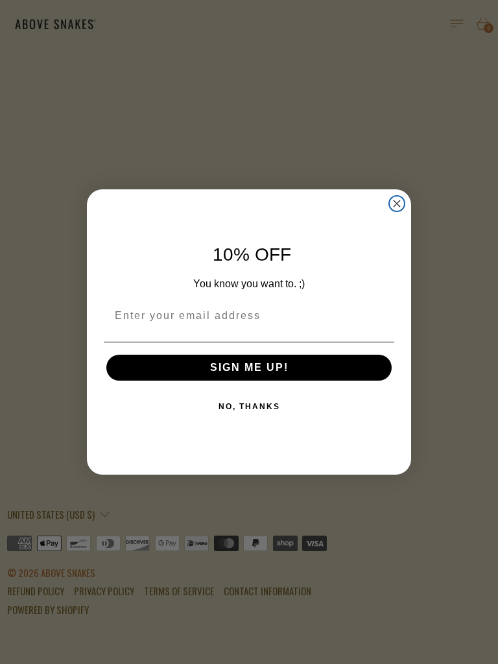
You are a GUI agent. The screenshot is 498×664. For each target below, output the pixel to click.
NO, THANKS (249, 406)
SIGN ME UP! (249, 367)
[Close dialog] (397, 203)
